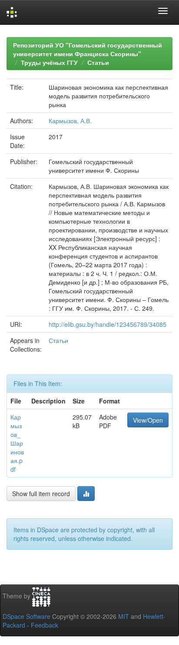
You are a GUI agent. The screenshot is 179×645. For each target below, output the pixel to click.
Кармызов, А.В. (70, 120)
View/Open (148, 420)
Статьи (98, 62)
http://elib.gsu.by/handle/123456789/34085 (107, 324)
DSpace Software (26, 616)
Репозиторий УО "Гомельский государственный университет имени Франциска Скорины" (87, 49)
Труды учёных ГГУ (49, 62)
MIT (123, 616)
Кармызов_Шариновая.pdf (17, 443)
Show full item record (41, 493)
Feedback (44, 625)
